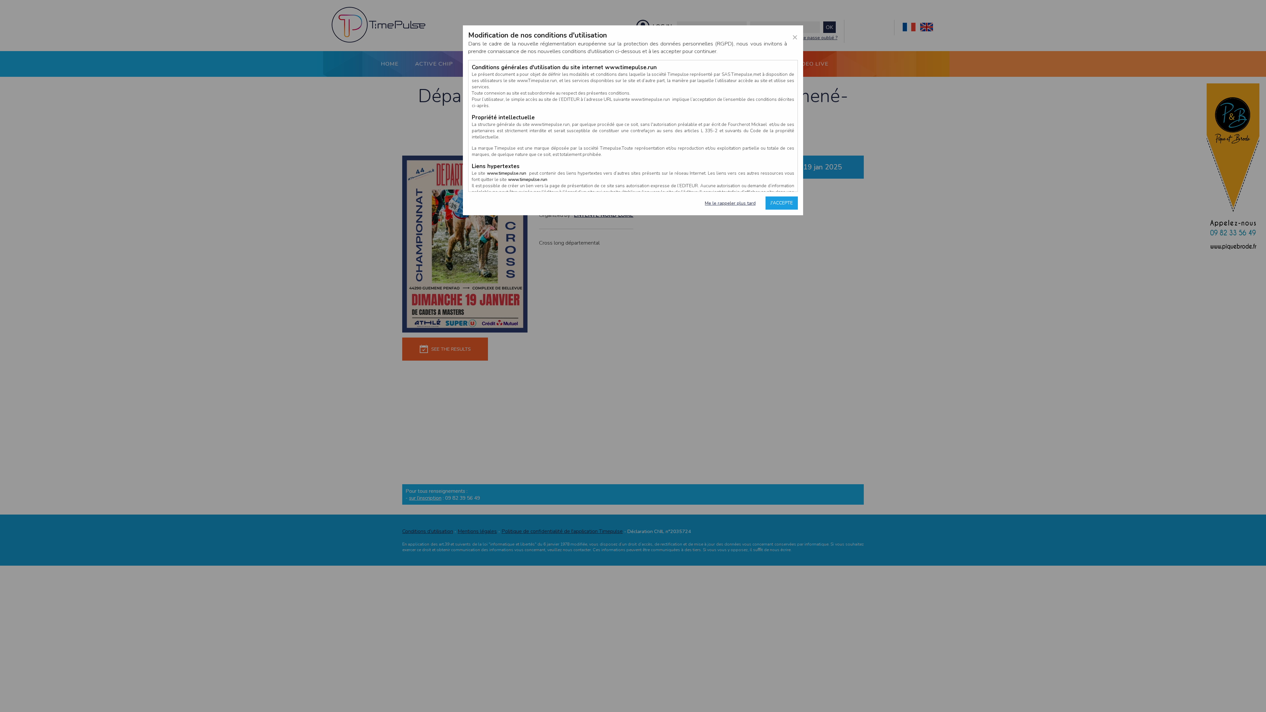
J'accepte (781, 203)
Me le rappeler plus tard (730, 203)
